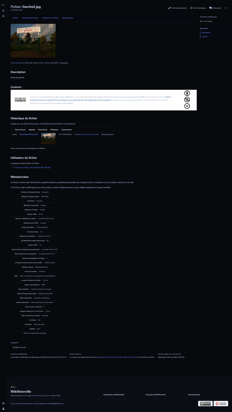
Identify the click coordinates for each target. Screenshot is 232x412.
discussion (83, 134)
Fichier (15, 18)
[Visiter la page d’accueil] (3, 3)
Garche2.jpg (15, 63)
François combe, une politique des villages (32, 167)
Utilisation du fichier (50, 18)
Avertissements (194, 395)
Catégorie (14, 343)
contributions (93, 134)
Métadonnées (68, 18)
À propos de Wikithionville (156, 395)
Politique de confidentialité (113, 395)
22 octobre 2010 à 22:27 (29, 134)
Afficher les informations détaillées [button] (34, 333)
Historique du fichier (30, 18)
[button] (214, 33)
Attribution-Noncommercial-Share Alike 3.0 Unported (117, 357)
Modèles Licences (19, 347)
